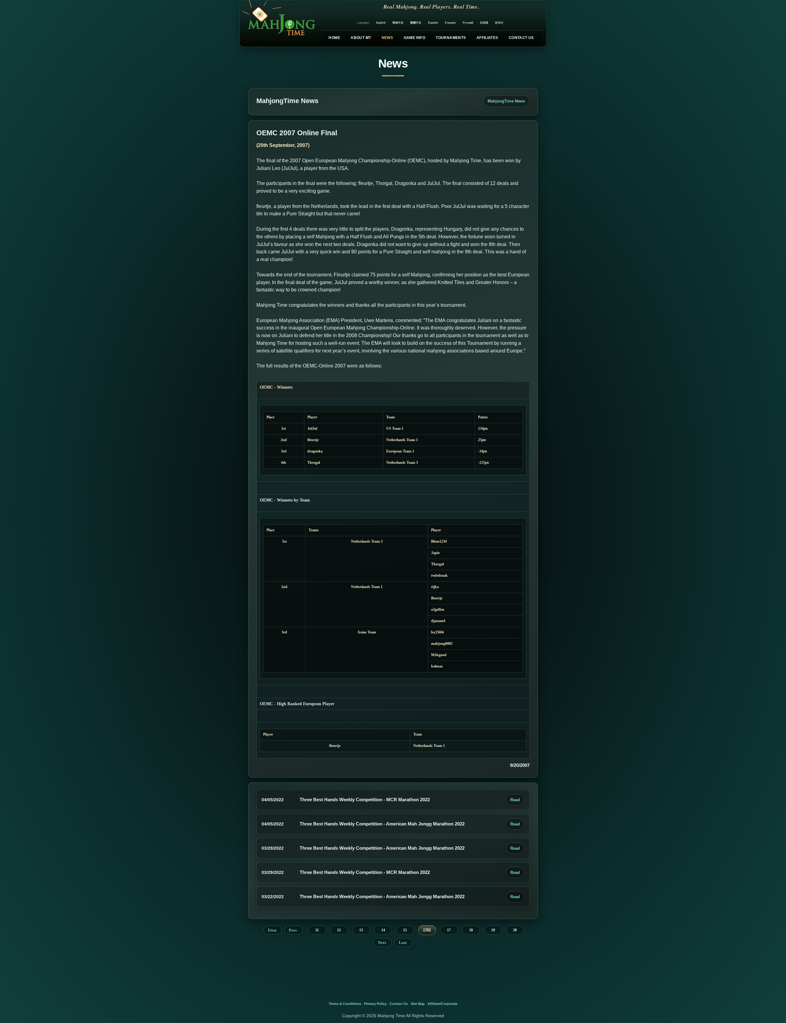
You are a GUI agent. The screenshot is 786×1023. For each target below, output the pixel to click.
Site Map (418, 1004)
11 (317, 930)
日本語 (484, 23)
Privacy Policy (375, 1004)
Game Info (414, 38)
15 (405, 930)
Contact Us (521, 38)
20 (515, 930)
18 (471, 930)
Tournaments (451, 38)
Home (334, 38)
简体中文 (397, 23)
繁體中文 (415, 23)
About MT (361, 38)
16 (427, 930)
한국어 (499, 23)
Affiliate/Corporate (442, 1004)
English (381, 23)
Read (515, 800)
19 (493, 930)
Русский (468, 23)
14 (383, 930)
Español (433, 23)
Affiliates (487, 38)
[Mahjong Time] (278, 23)
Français (450, 23)
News (387, 38)
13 (361, 930)
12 (339, 930)
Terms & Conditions (345, 1004)
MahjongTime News (506, 101)
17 (449, 930)
